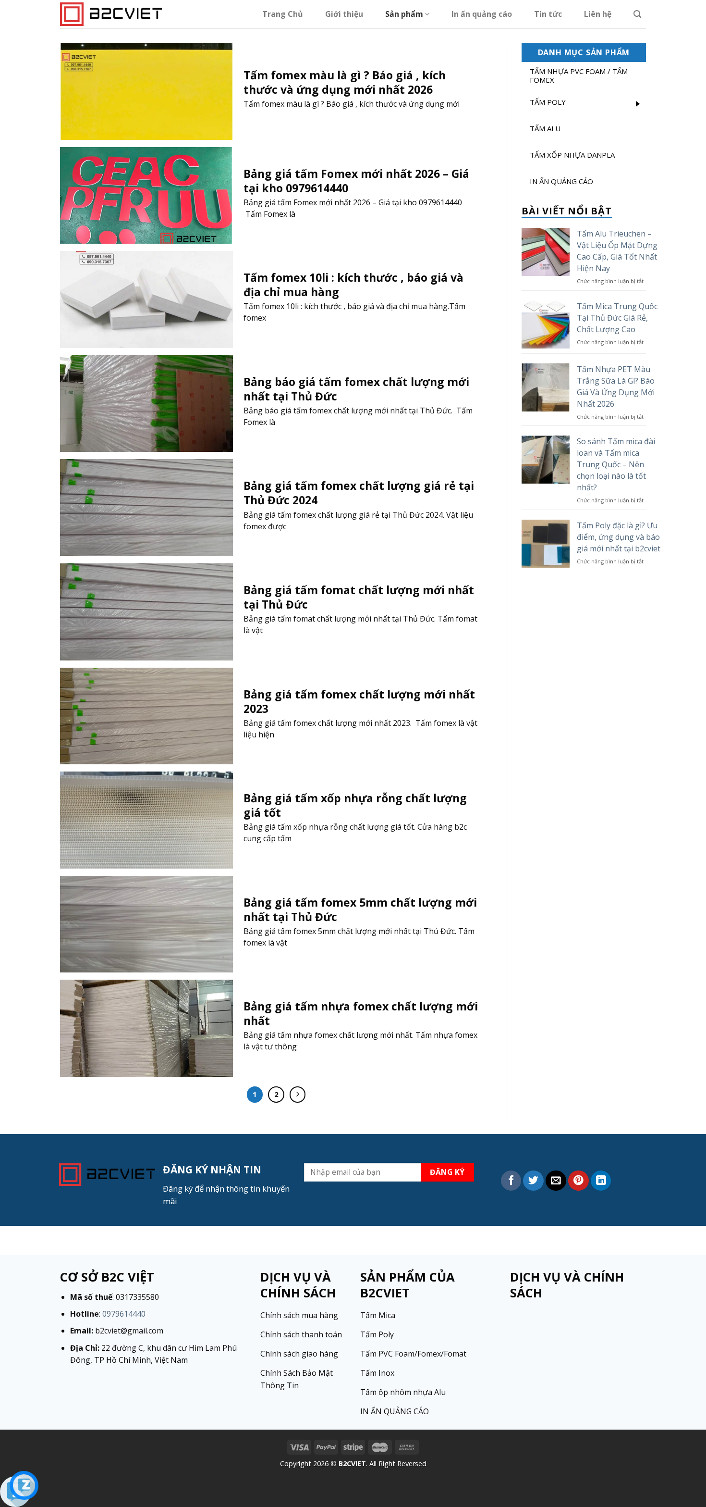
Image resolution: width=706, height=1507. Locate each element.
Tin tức (548, 14)
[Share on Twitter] (533, 1181)
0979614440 (124, 1313)
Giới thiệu (344, 14)
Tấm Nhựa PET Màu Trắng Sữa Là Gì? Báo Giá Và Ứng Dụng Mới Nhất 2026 (616, 386)
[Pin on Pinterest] (578, 1181)
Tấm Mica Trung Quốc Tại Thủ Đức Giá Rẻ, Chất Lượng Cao (617, 318)
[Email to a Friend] (556, 1181)
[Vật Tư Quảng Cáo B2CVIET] (111, 14)
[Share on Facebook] (511, 1181)
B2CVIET (352, 1463)
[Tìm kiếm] (637, 14)
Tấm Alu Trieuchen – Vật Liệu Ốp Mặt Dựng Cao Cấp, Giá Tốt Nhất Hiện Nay (617, 251)
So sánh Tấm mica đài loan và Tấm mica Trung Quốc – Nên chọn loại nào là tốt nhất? (616, 464)
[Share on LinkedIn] (601, 1181)
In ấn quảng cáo (481, 14)
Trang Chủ (282, 14)
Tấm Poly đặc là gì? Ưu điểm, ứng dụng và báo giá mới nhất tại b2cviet (618, 537)
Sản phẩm (404, 14)
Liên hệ (597, 14)
